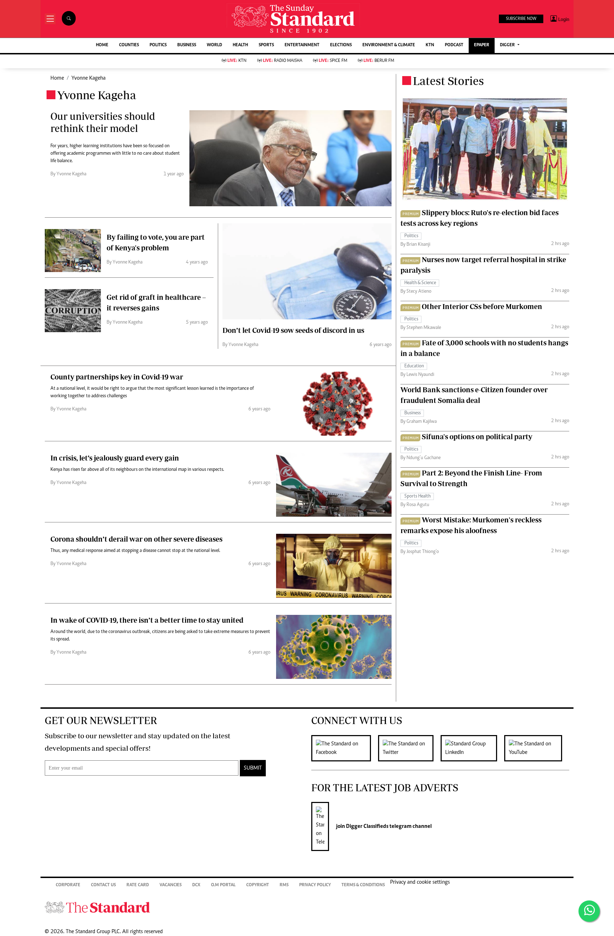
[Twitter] (409, 748)
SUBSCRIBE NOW (521, 19)
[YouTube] (536, 748)
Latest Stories (448, 80)
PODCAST (454, 45)
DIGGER (508, 45)
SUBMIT (253, 768)
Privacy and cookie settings (420, 882)
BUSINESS (186, 45)
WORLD (214, 45)
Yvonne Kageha (88, 78)
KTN (430, 45)
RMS (284, 885)
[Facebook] (344, 748)
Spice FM (333, 61)
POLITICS (158, 45)
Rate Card (137, 885)
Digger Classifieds (366, 826)
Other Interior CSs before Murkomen (482, 306)
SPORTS (266, 45)
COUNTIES (129, 45)
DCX (196, 885)
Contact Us (103, 885)
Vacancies (171, 885)
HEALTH (240, 45)
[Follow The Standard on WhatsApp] (589, 911)
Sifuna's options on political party (477, 436)
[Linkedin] (472, 748)
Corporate (68, 885)
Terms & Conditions (363, 885)
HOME (102, 45)
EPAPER (481, 45)
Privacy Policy (315, 885)
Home (57, 78)
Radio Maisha (282, 61)
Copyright (257, 885)
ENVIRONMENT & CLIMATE (388, 45)
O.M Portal (223, 885)
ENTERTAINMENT (302, 45)
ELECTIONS (341, 45)
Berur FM (378, 61)
